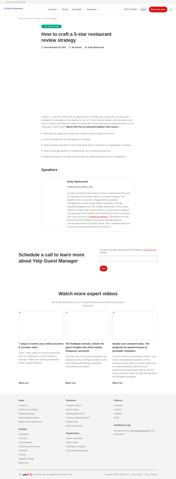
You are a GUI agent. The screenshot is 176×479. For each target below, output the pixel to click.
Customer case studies (28, 409)
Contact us (23, 405)
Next (103, 268)
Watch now (24, 383)
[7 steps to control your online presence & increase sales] (41, 325)
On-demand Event (51, 26)
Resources (29, 18)
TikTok (116, 418)
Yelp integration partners (29, 418)
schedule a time (149, 250)
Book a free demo (158, 9)
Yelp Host (23, 438)
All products (24, 434)
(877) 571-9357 (130, 9)
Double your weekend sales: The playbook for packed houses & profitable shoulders (131, 347)
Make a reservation (74, 426)
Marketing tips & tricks (75, 414)
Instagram (118, 414)
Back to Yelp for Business (15, 2)
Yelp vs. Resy (72, 442)
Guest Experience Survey (29, 446)
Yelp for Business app (139, 431)
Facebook (118, 405)
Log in (143, 9)
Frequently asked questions (78, 418)
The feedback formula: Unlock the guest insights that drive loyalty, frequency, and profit (84, 347)
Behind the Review (98, 216)
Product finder (72, 422)
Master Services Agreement (30, 422)
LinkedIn (117, 409)
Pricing (65, 9)
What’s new (23, 463)
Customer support (73, 405)
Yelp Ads (22, 455)
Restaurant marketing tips (77, 451)
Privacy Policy (136, 474)
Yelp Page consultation (76, 446)
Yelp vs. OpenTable (74, 438)
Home (21, 18)
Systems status (72, 409)
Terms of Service (151, 474)
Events (37, 18)
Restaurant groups (26, 414)
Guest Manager (25, 442)
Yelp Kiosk (23, 451)
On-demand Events (49, 18)
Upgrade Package (26, 459)
